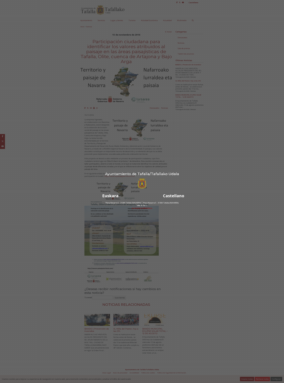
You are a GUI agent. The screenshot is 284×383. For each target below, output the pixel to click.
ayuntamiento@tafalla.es (142, 208)
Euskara (110, 195)
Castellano (173, 195)
